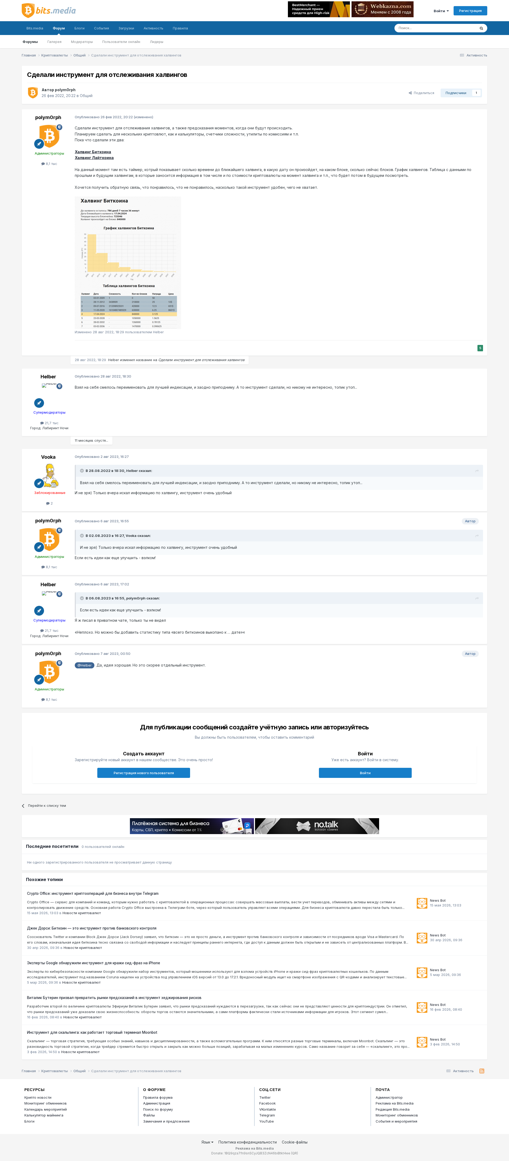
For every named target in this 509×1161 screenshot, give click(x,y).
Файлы (149, 1115)
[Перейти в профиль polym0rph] (33, 93)
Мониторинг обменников (45, 1103)
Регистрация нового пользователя (144, 773)
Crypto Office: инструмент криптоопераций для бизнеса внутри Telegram (93, 893)
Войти (440, 11)
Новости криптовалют (82, 913)
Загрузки (126, 28)
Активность (153, 28)
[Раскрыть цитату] (82, 470)
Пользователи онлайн (121, 42)
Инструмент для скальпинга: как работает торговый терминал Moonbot (92, 1032)
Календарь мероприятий (45, 1109)
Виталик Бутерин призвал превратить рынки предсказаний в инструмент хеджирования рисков (114, 998)
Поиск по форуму (158, 1109)
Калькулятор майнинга (43, 1115)
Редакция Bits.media (393, 1109)
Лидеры (156, 42)
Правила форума (158, 1097)
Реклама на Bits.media (395, 1103)
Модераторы (82, 42)
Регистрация (470, 10)
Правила (180, 28)
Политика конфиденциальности (247, 1142)
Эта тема (461, 28)
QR (294, 1153)
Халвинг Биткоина (93, 152)
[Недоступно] (128, 262)
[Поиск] (481, 28)
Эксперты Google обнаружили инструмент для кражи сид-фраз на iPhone (93, 963)
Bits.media (35, 28)
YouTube (266, 1121)
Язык (206, 1142)
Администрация (156, 1103)
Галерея (54, 42)
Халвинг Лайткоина (94, 157)
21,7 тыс (51, 423)
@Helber (84, 665)
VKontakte (267, 1109)
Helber (113, 360)
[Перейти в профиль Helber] (49, 395)
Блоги (79, 28)
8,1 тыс (51, 163)
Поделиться (423, 93)
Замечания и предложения (166, 1121)
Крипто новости (37, 1097)
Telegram (267, 1115)
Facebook (267, 1103)
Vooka (48, 457)
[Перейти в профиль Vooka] (49, 476)
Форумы (30, 42)
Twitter (265, 1097)
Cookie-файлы (295, 1142)
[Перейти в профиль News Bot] (422, 903)
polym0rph (65, 89)
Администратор (389, 1097)
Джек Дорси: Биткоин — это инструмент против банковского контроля (91, 928)
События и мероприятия (396, 1121)
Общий (86, 95)
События (101, 28)
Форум (59, 28)
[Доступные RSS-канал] (481, 1071)
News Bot (438, 900)
